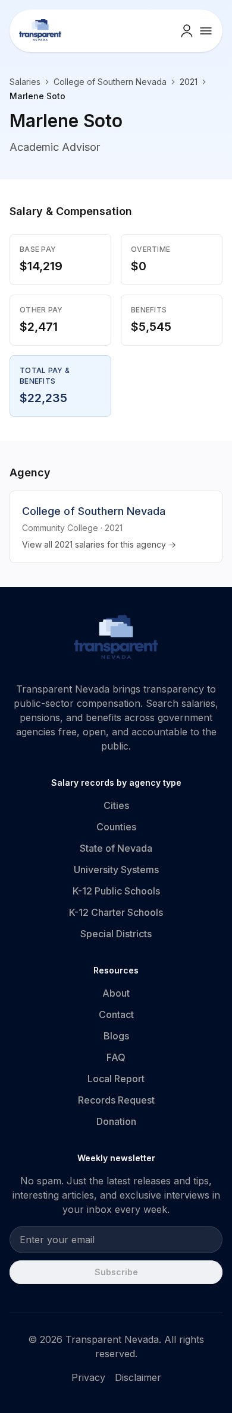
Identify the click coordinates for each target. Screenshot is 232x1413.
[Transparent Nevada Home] (116, 639)
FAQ (116, 1057)
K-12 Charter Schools (116, 912)
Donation (116, 1121)
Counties (116, 827)
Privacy (88, 1377)
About (116, 993)
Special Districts (116, 934)
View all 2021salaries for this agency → (99, 544)
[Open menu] (206, 31)
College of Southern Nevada (110, 82)
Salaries (25, 82)
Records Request (116, 1100)
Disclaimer (138, 1377)
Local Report (116, 1079)
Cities (116, 805)
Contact (116, 1014)
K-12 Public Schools (116, 891)
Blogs (116, 1036)
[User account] (187, 31)
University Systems (116, 869)
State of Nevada (116, 848)
